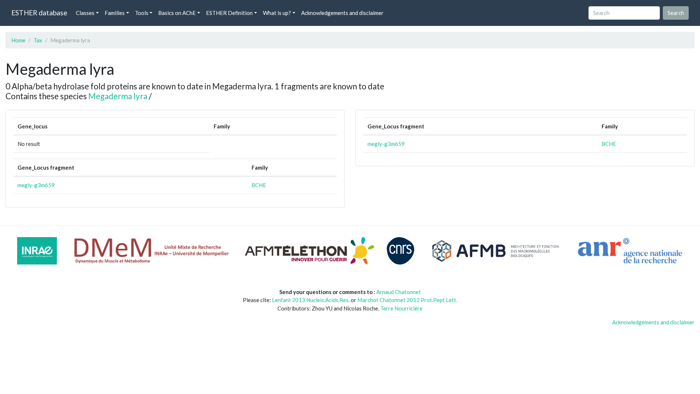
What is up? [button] (277, 12)
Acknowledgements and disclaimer (342, 12)
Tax (38, 40)
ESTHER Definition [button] (229, 12)
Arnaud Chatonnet (398, 292)
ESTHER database (39, 12)
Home (18, 40)
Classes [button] (85, 12)
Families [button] (115, 12)
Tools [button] (141, 12)
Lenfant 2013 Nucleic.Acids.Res (310, 300)
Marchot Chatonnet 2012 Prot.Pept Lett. (407, 300)
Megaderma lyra (117, 96)
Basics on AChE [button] (177, 12)
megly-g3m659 (36, 185)
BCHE (259, 185)
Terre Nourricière (401, 308)
